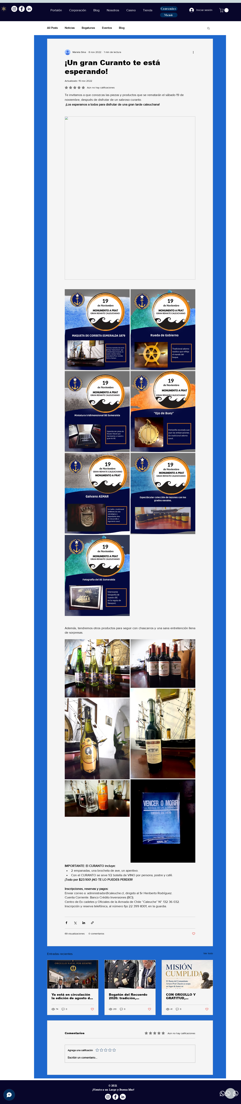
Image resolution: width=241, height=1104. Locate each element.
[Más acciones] (193, 52)
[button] (97, 10)
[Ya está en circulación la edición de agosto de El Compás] (72, 974)
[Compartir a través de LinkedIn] (83, 922)
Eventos (107, 27)
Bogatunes (88, 27)
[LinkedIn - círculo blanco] (29, 9)
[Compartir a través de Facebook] (66, 922)
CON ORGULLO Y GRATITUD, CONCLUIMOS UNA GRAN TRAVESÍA (182, 996)
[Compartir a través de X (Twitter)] (75, 922)
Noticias (70, 27)
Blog (122, 27)
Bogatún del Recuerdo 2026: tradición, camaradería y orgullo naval (128, 996)
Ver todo (208, 953)
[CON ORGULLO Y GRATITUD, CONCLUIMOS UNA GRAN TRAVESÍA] (187, 974)
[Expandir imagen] (97, 329)
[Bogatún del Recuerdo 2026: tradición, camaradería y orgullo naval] (130, 974)
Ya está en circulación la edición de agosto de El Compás (72, 996)
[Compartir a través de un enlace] (92, 922)
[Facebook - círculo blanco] (22, 9)
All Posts (52, 27)
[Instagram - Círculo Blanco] (14, 9)
